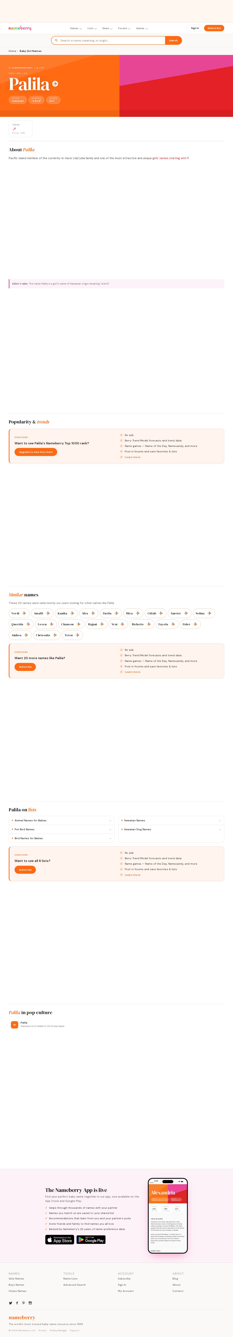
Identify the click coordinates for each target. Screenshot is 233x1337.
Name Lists (70, 1278)
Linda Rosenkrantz (22, 67)
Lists (91, 28)
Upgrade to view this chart (36, 452)
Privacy (43, 1330)
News (105, 28)
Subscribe (214, 28)
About (177, 1284)
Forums (122, 28)
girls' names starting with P (171, 158)
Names (74, 28)
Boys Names (16, 1284)
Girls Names (16, 1278)
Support (74, 1330)
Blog (175, 1278)
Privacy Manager (58, 1330)
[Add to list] (55, 84)
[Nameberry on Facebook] (17, 1302)
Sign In (195, 28)
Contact (178, 1291)
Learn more (133, 457)
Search (173, 40)
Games (140, 28)
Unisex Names (17, 1291)
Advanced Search (74, 1284)
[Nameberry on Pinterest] (23, 1302)
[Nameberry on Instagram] (30, 1302)
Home (12, 51)
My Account (126, 1291)
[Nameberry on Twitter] (10, 1302)
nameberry (22, 1317)
